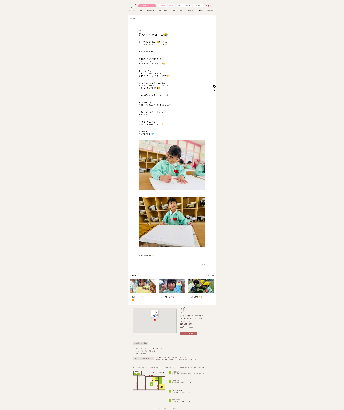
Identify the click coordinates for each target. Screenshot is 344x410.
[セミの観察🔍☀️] (201, 286)
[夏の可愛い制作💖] (172, 286)
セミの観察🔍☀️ (196, 297)
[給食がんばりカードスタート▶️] (143, 286)
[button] (212, 18)
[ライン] (214, 86)
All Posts (132, 18)
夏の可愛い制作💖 (168, 297)
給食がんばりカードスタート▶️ (142, 298)
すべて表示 (211, 275)
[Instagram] (214, 91)
